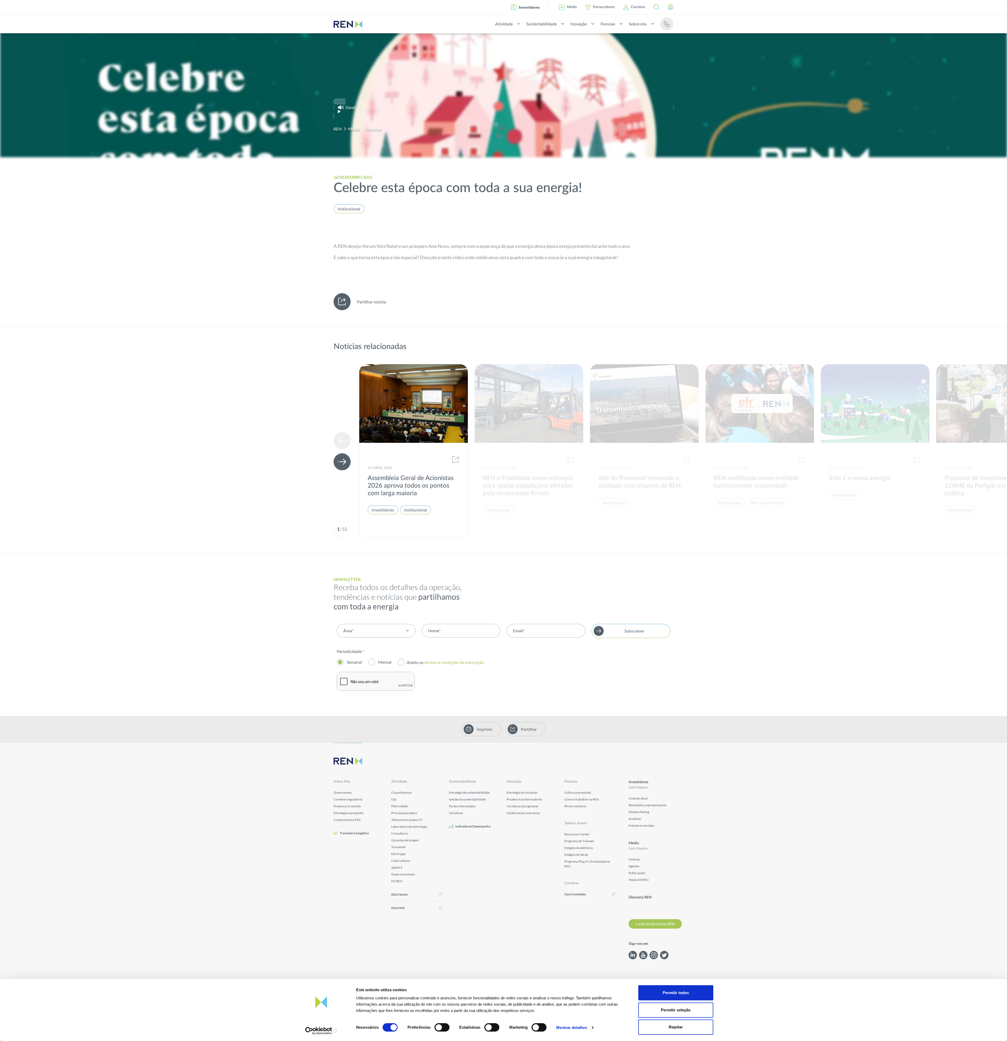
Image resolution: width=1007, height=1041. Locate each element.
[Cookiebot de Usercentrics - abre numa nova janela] (321, 1031)
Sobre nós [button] (637, 24)
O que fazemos (401, 792)
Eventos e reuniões (641, 825)
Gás (394, 799)
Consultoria (399, 833)
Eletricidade (399, 806)
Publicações (637, 873)
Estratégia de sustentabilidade (469, 792)
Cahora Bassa (400, 861)
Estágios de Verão (576, 855)
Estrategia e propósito (348, 813)
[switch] (442, 1027)
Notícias (373, 128)
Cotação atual (638, 798)
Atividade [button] (503, 24)
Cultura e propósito (577, 792)
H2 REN (396, 881)
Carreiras (638, 7)
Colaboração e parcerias (523, 813)
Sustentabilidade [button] (540, 24)
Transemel (398, 847)
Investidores (529, 7)
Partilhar (529, 729)
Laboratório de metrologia (409, 827)
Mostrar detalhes (571, 1027)
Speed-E (397, 867)
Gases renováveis (403, 874)
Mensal (385, 662)
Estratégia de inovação (522, 792)
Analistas (635, 819)
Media (572, 7)
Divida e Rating (639, 812)
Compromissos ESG (347, 820)
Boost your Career (577, 834)
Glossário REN (640, 897)
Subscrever (634, 630)
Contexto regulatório (348, 799)
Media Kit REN (639, 880)
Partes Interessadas (462, 806)
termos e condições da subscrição (454, 662)
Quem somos (343, 792)
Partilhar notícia (371, 301)
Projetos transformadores (524, 799)
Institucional (349, 208)
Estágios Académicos (578, 848)
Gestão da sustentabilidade (467, 799)
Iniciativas (456, 813)
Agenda (634, 866)
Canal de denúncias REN (655, 924)
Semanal (354, 662)
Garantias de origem (405, 840)
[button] (656, 7)
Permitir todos (676, 992)
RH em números (575, 806)
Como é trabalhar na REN (581, 799)
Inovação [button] (578, 24)
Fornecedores (604, 7)
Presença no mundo (347, 806)
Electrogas (398, 854)
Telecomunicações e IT (406, 820)
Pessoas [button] (607, 24)
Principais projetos (404, 813)
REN (338, 128)
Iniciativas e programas (522, 806)
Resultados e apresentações (647, 805)
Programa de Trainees (579, 841)
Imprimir (484, 729)
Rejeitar (676, 1027)
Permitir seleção (675, 1010)
